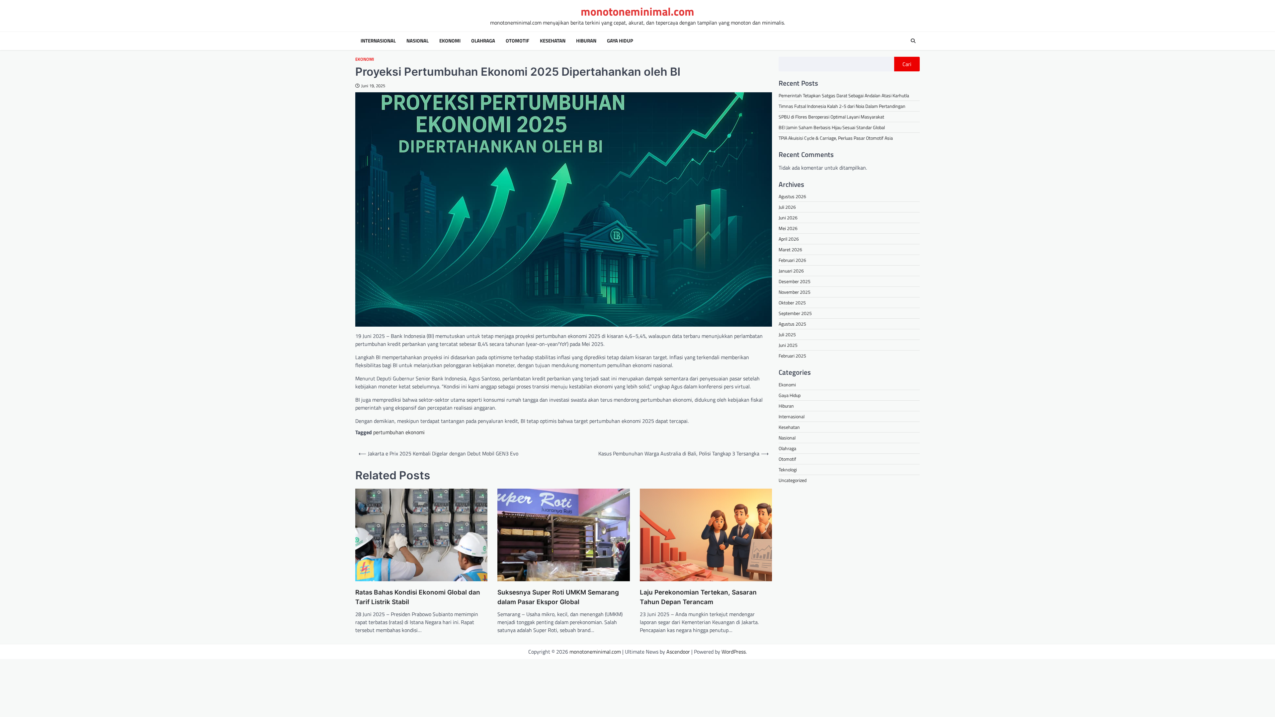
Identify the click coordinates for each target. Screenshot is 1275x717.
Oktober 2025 (792, 302)
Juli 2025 (787, 334)
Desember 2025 (794, 281)
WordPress (734, 652)
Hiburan (586, 40)
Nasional (417, 40)
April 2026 (789, 238)
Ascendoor (678, 652)
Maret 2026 (790, 249)
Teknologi (788, 469)
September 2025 (795, 313)
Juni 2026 (788, 217)
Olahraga (483, 40)
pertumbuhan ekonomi (399, 432)
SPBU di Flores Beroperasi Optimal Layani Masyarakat (831, 116)
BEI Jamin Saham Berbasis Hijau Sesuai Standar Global (832, 127)
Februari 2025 (792, 355)
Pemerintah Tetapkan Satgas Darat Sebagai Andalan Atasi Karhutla (844, 95)
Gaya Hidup (620, 40)
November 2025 (794, 291)
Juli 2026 (787, 206)
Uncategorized (793, 480)
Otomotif (517, 40)
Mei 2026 (788, 228)
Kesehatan (552, 40)
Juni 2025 (788, 345)
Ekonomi (450, 40)
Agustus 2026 (792, 196)
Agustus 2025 (792, 323)
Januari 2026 (791, 270)
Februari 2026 (792, 260)
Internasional (378, 40)
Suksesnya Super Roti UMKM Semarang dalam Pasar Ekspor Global (558, 597)
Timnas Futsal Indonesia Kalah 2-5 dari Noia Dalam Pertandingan (842, 106)
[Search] (913, 41)
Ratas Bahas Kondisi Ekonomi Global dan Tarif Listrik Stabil (417, 597)
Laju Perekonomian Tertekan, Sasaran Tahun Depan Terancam (698, 597)
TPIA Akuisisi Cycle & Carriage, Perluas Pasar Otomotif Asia (836, 137)
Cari (906, 64)
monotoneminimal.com (637, 11)
